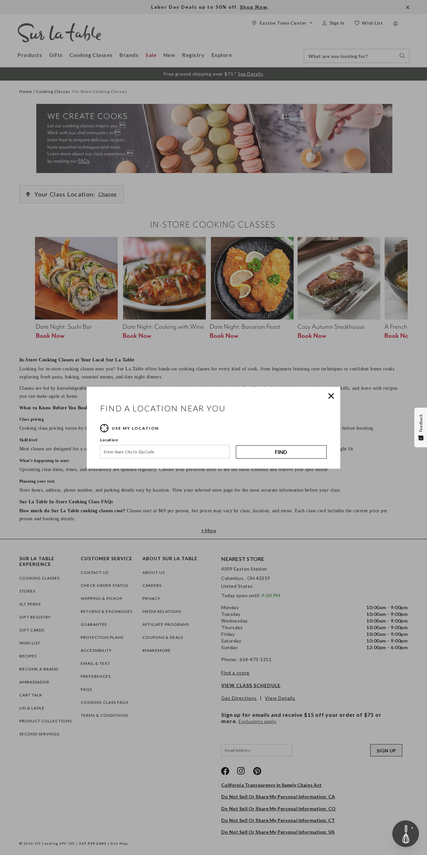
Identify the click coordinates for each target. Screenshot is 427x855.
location (109, 439)
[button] (332, 396)
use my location (135, 428)
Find (281, 452)
